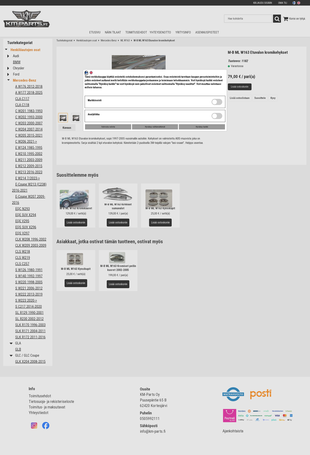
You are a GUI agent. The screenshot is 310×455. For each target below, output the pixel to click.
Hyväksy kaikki (202, 127)
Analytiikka (94, 114)
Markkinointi (95, 100)
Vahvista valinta (108, 127)
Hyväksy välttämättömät (155, 127)
